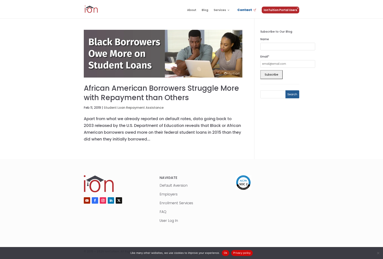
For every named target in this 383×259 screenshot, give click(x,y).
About (191, 10)
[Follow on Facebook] (95, 200)
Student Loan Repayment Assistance (134, 107)
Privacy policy (242, 252)
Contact (244, 10)
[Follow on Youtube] (87, 200)
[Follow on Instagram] (103, 200)
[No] (378, 253)
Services (220, 10)
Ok (225, 252)
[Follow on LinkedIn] (111, 200)
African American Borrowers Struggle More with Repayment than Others (161, 93)
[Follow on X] (119, 200)
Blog (205, 10)
